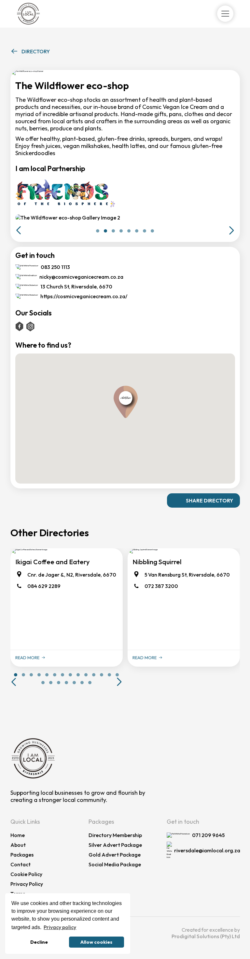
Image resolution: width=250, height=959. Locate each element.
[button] (203, 500)
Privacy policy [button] (60, 927)
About (18, 845)
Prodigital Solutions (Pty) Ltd (206, 936)
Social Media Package (115, 864)
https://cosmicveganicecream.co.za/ (83, 296)
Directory (35, 51)
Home (17, 835)
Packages (22, 854)
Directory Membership (115, 835)
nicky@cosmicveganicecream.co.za (81, 276)
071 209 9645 (208, 835)
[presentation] (18, 230)
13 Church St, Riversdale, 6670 (76, 286)
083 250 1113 (55, 267)
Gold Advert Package (115, 854)
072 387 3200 (161, 586)
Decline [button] (39, 942)
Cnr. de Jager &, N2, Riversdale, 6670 (71, 574)
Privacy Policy (26, 884)
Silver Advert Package (115, 845)
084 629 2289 (44, 586)
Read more (27, 657)
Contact (20, 864)
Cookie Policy (26, 874)
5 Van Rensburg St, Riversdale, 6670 (187, 574)
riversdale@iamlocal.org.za (207, 850)
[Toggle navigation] (225, 14)
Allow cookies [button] (96, 942)
